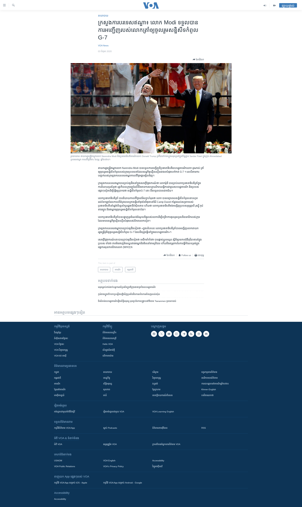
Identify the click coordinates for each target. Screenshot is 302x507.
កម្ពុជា (56, 372)
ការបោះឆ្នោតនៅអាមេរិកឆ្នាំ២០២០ (215, 383)
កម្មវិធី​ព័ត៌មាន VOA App (64, 428)
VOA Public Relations (64, 466)
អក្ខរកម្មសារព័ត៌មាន (209, 372)
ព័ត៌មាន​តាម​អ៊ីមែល (160, 428)
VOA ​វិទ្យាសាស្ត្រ (61, 350)
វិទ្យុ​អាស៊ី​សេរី (157, 466)
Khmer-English (208, 389)
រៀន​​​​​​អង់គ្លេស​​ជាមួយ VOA (113, 411)
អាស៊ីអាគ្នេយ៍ (59, 395)
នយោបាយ (103, 15)
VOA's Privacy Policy (113, 466)
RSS (203, 428)
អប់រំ (105, 395)
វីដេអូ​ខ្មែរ (57, 332)
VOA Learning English (163, 411)
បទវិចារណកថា (207, 395)
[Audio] (265, 5)
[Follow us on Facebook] (154, 334)
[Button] (198, 59)
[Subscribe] (206, 334)
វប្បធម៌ (155, 383)
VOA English (109, 460)
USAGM (58, 460)
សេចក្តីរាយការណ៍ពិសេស (162, 395)
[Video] (274, 5)
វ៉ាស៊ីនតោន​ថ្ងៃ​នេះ (61, 338)
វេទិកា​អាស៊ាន (108, 355)
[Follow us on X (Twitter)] (161, 334)
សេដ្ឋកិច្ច (106, 378)
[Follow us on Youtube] (169, 334)
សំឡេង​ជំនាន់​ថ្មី (109, 350)
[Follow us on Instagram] (176, 334)
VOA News (103, 45)
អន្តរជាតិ (57, 378)
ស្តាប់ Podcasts (110, 428)
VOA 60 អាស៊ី (60, 355)
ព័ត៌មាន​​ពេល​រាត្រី (109, 338)
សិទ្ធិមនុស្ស (107, 383)
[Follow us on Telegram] (184, 334)
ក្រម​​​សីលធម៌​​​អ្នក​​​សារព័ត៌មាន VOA (166, 444)
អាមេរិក (57, 383)
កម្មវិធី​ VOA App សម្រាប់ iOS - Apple (70, 482)
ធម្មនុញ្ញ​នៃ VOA (110, 444)
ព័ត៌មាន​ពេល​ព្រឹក (109, 332)
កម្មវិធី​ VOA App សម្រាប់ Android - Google (122, 482)
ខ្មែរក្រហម (156, 389)
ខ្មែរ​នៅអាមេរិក (60, 389)
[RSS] (191, 334)
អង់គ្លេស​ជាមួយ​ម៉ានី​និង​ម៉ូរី (64, 411)
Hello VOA (108, 344)
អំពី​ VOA (58, 444)
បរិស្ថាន (155, 372)
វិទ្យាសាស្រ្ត (156, 378)
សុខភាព (106, 389)
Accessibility (158, 460)
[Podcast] (199, 334)
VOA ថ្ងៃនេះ (59, 344)
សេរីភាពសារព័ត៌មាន (209, 378)
